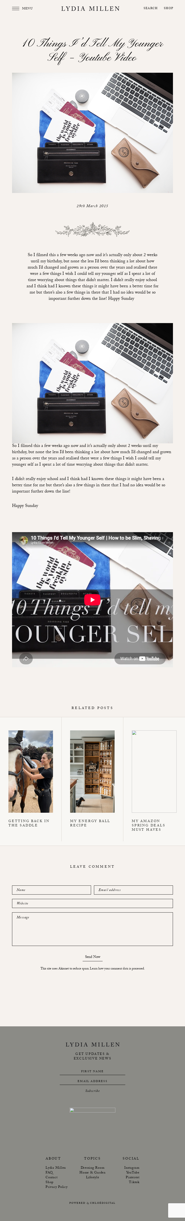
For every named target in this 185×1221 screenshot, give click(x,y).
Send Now (92, 958)
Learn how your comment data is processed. (117, 969)
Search (151, 8)
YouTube (132, 1173)
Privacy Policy (57, 1187)
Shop (168, 8)
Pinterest (132, 1178)
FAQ (49, 1173)
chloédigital (103, 1203)
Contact (51, 1178)
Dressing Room (93, 1168)
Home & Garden (92, 1173)
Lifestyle (92, 1178)
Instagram (131, 1168)
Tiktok (134, 1182)
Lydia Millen (56, 1168)
